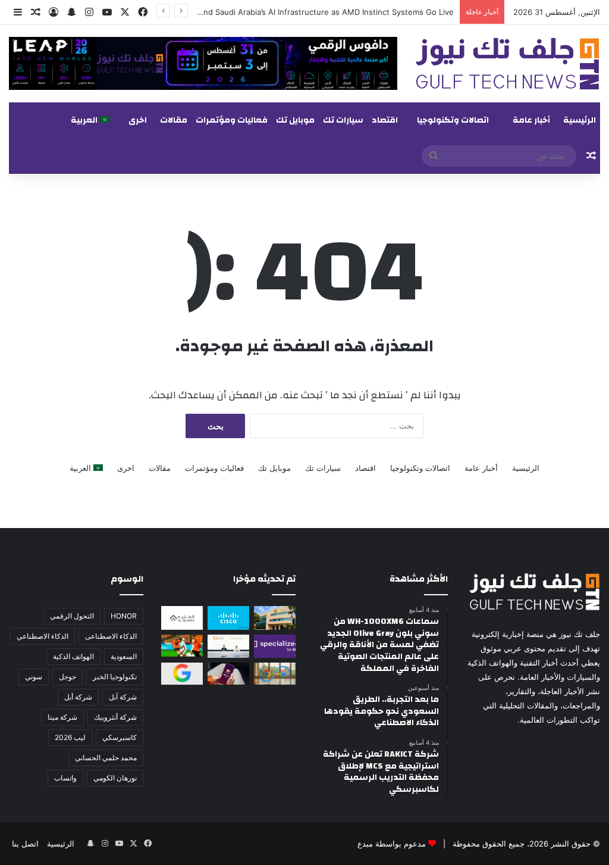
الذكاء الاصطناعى (111, 636)
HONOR (124, 615)
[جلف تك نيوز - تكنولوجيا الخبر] (507, 63)
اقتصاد (385, 120)
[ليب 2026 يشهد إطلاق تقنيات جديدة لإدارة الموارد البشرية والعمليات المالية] (182, 617)
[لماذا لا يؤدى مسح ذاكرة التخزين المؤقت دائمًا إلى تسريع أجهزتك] (228, 674)
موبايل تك (295, 120)
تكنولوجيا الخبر (115, 676)
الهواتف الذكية (73, 656)
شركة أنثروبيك (115, 717)
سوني (33, 676)
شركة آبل (123, 696)
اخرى (137, 120)
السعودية (124, 656)
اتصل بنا (25, 843)
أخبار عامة (531, 120)
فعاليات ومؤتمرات (232, 120)
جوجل (67, 676)
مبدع (365, 843)
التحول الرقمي (72, 615)
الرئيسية (579, 120)
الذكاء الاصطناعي (42, 636)
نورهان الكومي (115, 777)
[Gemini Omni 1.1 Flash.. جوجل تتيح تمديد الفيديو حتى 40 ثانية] (182, 674)
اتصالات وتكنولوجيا (453, 120)
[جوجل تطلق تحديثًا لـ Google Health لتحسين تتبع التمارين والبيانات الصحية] (275, 674)
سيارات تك (343, 120)
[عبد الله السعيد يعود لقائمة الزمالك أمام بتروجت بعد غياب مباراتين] (182, 646)
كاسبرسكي (119, 737)
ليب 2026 (70, 737)
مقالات (173, 120)
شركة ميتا (62, 717)
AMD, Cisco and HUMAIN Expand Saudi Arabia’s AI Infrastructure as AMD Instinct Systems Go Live (272, 12)
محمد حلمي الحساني (106, 757)
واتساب (65, 777)
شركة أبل (78, 696)
